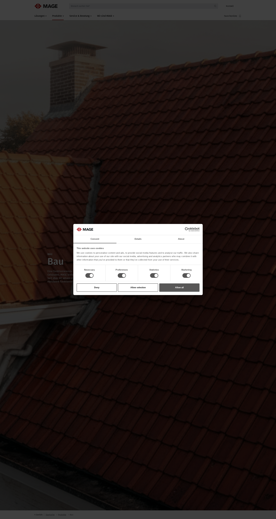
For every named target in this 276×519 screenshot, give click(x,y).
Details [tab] (138, 239)
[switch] (122, 275)
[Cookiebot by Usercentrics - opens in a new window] (187, 229)
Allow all (179, 287)
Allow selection (138, 287)
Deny (96, 287)
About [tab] (181, 239)
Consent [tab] (95, 239)
